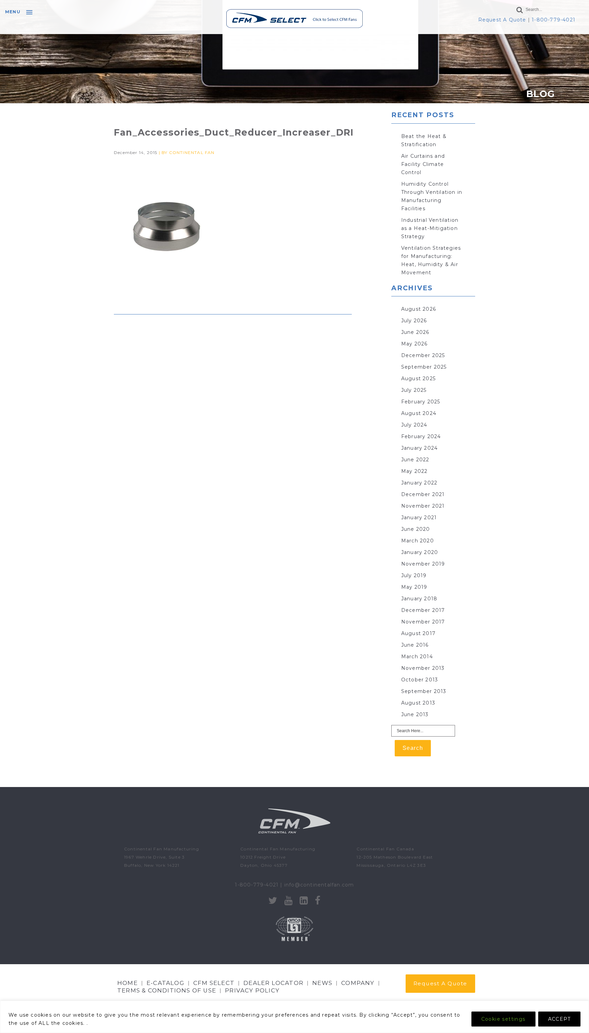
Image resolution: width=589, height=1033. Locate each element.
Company (357, 983)
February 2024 (421, 436)
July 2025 (414, 390)
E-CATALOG (165, 983)
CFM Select (214, 983)
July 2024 (414, 425)
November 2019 (423, 564)
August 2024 (418, 413)
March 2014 (417, 656)
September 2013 (424, 691)
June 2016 (415, 645)
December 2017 (423, 610)
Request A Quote (502, 20)
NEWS (322, 983)
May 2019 (414, 587)
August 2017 (418, 633)
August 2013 (418, 703)
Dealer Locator (273, 983)
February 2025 (420, 402)
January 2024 (419, 448)
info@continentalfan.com (319, 885)
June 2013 (415, 714)
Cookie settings (503, 1019)
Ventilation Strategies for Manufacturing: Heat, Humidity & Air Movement (431, 260)
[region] (294, 1017)
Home (127, 983)
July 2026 (414, 321)
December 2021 (423, 494)
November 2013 (423, 668)
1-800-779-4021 (553, 20)
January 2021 (419, 517)
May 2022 (414, 471)
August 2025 (418, 378)
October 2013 (419, 680)
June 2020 (415, 529)
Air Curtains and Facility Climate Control (423, 164)
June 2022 (415, 460)
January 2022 (419, 483)
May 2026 (414, 344)
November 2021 (423, 506)
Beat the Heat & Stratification (424, 140)
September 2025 (424, 367)
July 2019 (414, 575)
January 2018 (419, 599)
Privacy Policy (252, 990)
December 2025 (423, 355)
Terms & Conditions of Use (166, 990)
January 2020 (419, 552)
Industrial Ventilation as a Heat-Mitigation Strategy (429, 228)
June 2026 (415, 332)
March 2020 (417, 541)
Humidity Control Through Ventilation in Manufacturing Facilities (431, 196)
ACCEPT (559, 1019)
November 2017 (423, 622)
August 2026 (418, 309)
